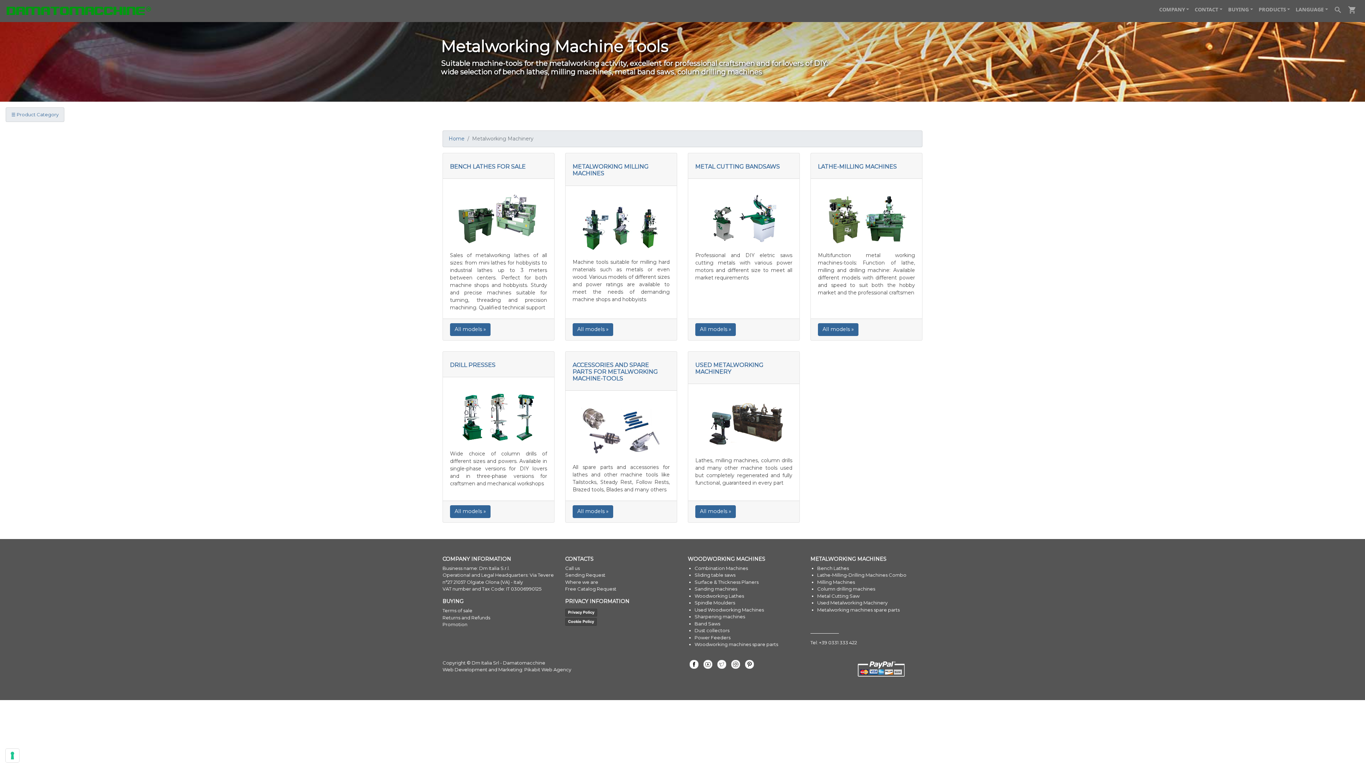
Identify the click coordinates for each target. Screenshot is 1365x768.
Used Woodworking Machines (729, 610)
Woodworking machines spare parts (736, 644)
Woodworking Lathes (719, 596)
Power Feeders (712, 637)
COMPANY (1172, 9)
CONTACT (1206, 9)
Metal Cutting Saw (838, 596)
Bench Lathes (833, 568)
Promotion (455, 624)
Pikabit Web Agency (547, 669)
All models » (470, 329)
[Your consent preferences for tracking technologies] (12, 755)
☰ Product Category (35, 114)
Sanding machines (716, 589)
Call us (572, 568)
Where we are (581, 582)
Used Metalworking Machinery (852, 603)
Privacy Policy (581, 612)
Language (1310, 9)
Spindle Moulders (715, 603)
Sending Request (585, 575)
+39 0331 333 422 (838, 642)
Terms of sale (457, 610)
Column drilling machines (846, 589)
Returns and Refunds (466, 617)
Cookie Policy (581, 621)
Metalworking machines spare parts (858, 610)
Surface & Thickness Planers (727, 582)
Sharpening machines (720, 616)
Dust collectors (712, 630)
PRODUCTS (1272, 9)
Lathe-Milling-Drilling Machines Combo (861, 575)
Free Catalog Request (590, 589)
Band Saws (707, 623)
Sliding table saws (715, 575)
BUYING (1238, 9)
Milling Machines (836, 582)
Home (457, 138)
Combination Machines (721, 568)
